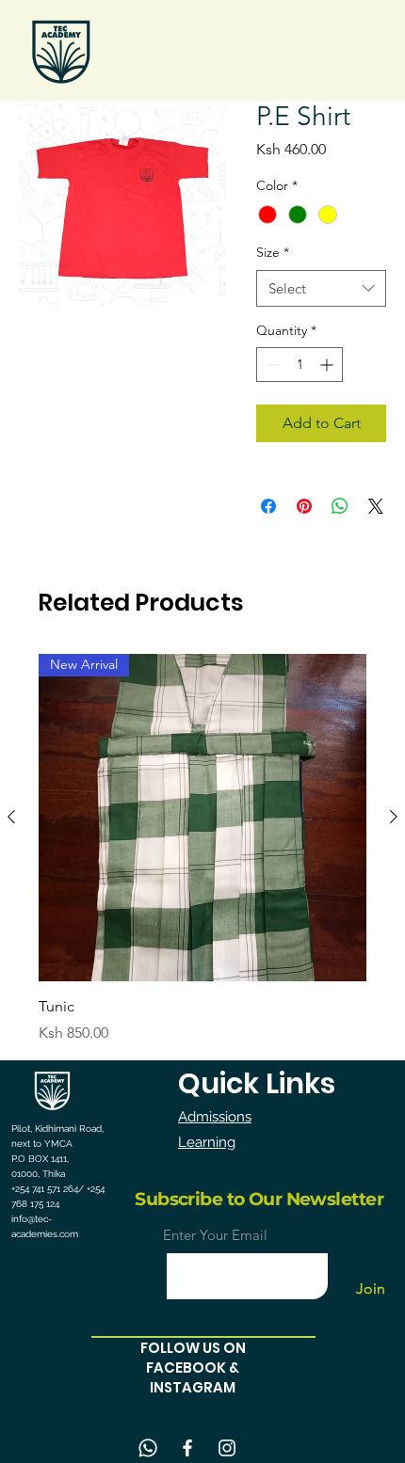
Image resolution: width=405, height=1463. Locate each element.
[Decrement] (271, 364)
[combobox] (321, 288)
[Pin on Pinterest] (304, 506)
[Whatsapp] (148, 1448)
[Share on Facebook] (268, 506)
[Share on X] (375, 506)
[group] (202, 848)
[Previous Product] (11, 816)
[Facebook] (187, 1448)
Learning (206, 1142)
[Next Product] (393, 816)
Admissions (214, 1116)
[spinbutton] (299, 364)
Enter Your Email (215, 1235)
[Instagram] (227, 1448)
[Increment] (328, 364)
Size (272, 252)
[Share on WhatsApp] (340, 506)
